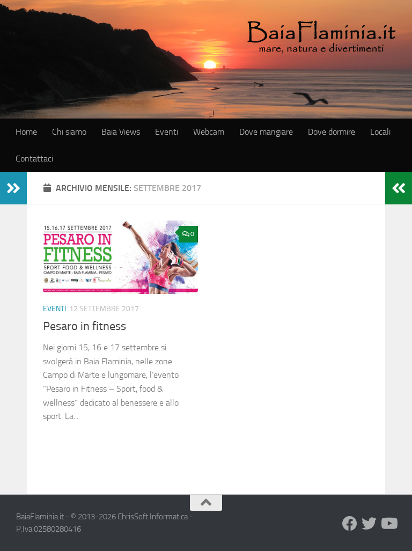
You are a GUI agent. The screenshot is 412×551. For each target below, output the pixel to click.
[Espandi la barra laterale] (13, 188)
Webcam (208, 132)
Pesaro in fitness (84, 326)
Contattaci (34, 158)
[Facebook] (349, 523)
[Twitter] (369, 523)
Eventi (166, 132)
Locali (380, 132)
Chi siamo (69, 132)
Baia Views (120, 132)
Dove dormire (331, 132)
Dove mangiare (266, 132)
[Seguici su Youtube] (388, 523)
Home (26, 132)
